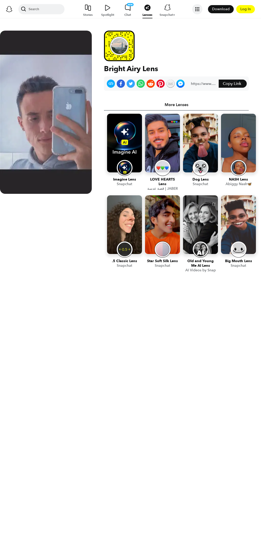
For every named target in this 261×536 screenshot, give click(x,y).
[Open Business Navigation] (197, 9)
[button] (111, 84)
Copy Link (232, 83)
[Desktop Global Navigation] (9, 9)
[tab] (176, 105)
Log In (245, 9)
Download (221, 9)
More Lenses (176, 105)
